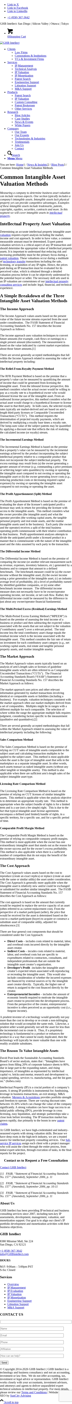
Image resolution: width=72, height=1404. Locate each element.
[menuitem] (39, 17)
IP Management (16, 1287)
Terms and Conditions (34, 1392)
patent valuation (9, 258)
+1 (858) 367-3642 (18, 17)
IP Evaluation (15, 1290)
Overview (13, 1284)
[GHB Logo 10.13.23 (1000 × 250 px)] (9, 42)
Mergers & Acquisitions (26, 1097)
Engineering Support (19, 1300)
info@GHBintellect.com (14, 1254)
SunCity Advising (20, 1395)
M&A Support (15, 1307)
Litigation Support (18, 1304)
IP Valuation (14, 1294)
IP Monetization (16, 1297)
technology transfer (14, 261)
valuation (5, 235)
